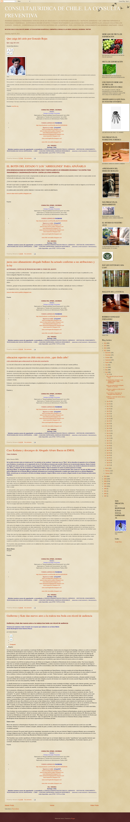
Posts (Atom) (15, 809)
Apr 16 (108, 428)
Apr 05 (108, 455)
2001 (105, 491)
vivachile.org (14, 106)
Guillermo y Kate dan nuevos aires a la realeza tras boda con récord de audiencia (49, 615)
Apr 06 (108, 453)
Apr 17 (108, 426)
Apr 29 (108, 401)
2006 (105, 486)
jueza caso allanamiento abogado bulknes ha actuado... (114, 386)
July (106, 365)
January (107, 473)
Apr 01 (108, 465)
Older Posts (94, 805)
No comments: (28, 158)
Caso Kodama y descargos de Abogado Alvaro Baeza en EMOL (41, 450)
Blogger (73, 818)
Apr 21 (108, 416)
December (108, 352)
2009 (105, 479)
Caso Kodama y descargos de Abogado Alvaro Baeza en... (114, 393)
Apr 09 (108, 445)
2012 (105, 348)
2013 (105, 345)
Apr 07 (108, 450)
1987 (105, 496)
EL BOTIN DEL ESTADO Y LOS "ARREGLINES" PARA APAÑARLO (46, 166)
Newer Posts (9, 805)
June (106, 367)
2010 (105, 476)
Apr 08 (108, 448)
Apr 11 (108, 440)
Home (52, 805)
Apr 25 (108, 411)
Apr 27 (108, 406)
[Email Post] (34, 158)
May (106, 369)
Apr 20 (108, 418)
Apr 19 (108, 421)
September (108, 360)
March (107, 468)
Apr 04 (108, 457)
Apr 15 (108, 431)
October (107, 357)
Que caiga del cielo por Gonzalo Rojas (27, 38)
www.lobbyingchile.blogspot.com (52, 132)
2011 (105, 350)
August (107, 362)
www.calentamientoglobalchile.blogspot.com (51, 134)
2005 (105, 488)
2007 (105, 483)
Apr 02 (108, 462)
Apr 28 (108, 404)
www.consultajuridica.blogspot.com (51, 129)
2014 (105, 343)
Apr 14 (108, 433)
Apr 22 (108, 413)
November (108, 355)
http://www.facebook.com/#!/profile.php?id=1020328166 (51, 125)
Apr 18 (108, 423)
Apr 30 (108, 374)
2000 (105, 493)
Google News (118, 542)
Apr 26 (108, 408)
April (106, 372)
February (107, 470)
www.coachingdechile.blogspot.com (52, 138)
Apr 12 (108, 438)
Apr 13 (108, 435)
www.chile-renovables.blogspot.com (52, 142)
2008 (105, 481)
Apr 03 (108, 460)
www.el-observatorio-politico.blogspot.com (51, 131)
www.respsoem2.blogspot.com (51, 136)
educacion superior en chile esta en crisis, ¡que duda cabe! (37, 357)
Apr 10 (108, 443)
